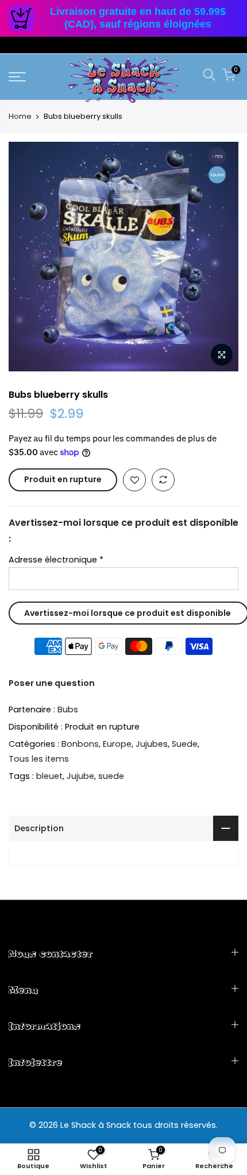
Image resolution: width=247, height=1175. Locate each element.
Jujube (80, 776)
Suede (185, 744)
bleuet (49, 776)
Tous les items (39, 759)
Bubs (67, 709)
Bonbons (80, 744)
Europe (117, 744)
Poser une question (52, 683)
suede (111, 776)
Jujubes (152, 744)
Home (20, 116)
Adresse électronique (56, 559)
